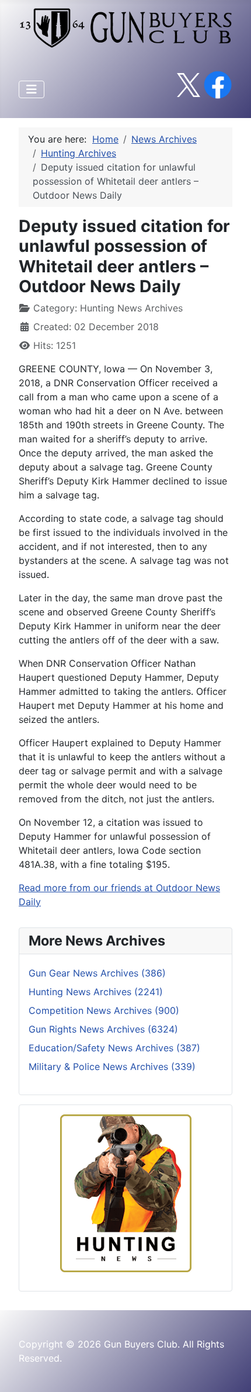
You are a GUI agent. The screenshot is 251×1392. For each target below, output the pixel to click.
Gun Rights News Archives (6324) (103, 1029)
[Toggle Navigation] (31, 89)
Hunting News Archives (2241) (96, 992)
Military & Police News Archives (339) (112, 1066)
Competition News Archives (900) (104, 1010)
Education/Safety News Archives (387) (114, 1048)
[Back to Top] (230, 1370)
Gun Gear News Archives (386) (97, 973)
